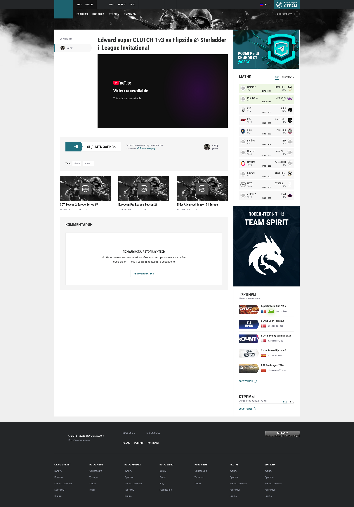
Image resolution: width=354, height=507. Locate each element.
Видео (162, 477)
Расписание (165, 490)
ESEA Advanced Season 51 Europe (197, 204)
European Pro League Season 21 (137, 204)
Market (89, 4)
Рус (292, 401)
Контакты (153, 443)
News (79, 4)
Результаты (288, 77)
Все (277, 77)
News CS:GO (128, 433)
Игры (92, 490)
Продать (58, 477)
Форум (162, 471)
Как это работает (63, 484)
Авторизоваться (144, 273)
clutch (77, 164)
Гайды (92, 484)
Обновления (95, 471)
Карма (126, 443)
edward (88, 164)
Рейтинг (139, 443)
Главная (82, 14)
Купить (58, 471)
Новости (98, 14)
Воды (162, 484)
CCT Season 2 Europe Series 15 (79, 204)
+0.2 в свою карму (146, 148)
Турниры (130, 14)
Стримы (114, 14)
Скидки (58, 496)
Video (132, 4)
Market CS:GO (153, 433)
